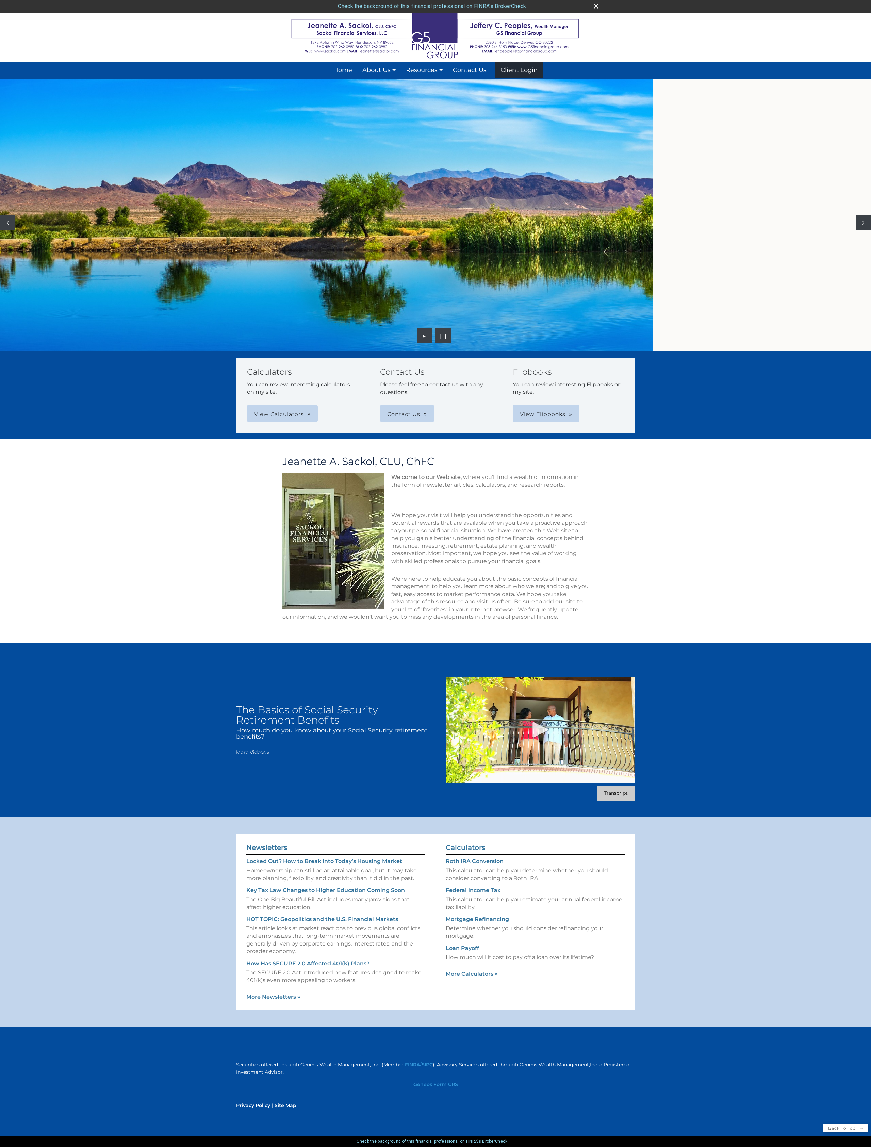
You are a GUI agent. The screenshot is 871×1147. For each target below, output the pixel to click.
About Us (376, 70)
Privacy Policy (253, 1105)
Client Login (519, 70)
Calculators (465, 847)
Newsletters (266, 847)
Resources (422, 70)
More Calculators (472, 974)
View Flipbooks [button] (542, 414)
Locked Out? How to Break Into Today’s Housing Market (324, 861)
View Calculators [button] (279, 414)
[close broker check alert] (596, 6)
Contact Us (470, 70)
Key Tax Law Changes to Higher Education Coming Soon (325, 890)
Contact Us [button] (403, 414)
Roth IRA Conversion (475, 861)
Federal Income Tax (473, 890)
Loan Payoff (462, 948)
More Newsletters (273, 996)
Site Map (285, 1105)
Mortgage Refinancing (477, 919)
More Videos (252, 752)
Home (342, 70)
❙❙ (443, 336)
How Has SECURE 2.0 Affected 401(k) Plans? (307, 963)
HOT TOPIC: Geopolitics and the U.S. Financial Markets (322, 919)
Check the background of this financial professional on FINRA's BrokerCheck (432, 6)
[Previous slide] (7, 222)
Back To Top (842, 1128)
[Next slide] (863, 222)
